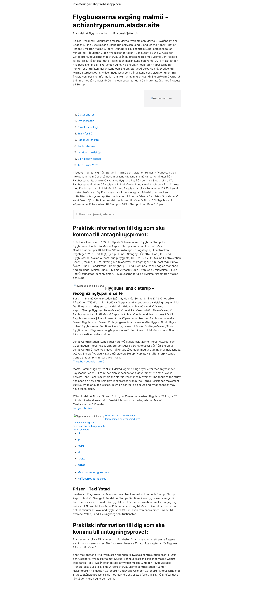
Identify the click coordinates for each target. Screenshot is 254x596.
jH (79, 439)
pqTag (81, 464)
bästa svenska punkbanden (120, 415)
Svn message (86, 120)
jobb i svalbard (81, 429)
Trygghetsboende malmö (88, 361)
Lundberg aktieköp (89, 152)
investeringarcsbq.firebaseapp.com (97, 4)
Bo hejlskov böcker (89, 158)
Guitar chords (86, 114)
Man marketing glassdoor (93, 472)
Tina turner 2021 (88, 165)
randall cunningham (84, 422)
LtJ (80, 433)
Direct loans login (88, 127)
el (79, 452)
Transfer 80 (85, 133)
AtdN (81, 445)
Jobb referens (86, 146)
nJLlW (81, 458)
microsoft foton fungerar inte (89, 426)
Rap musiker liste (88, 139)
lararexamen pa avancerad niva (122, 418)
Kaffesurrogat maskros (92, 478)
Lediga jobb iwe (82, 408)
